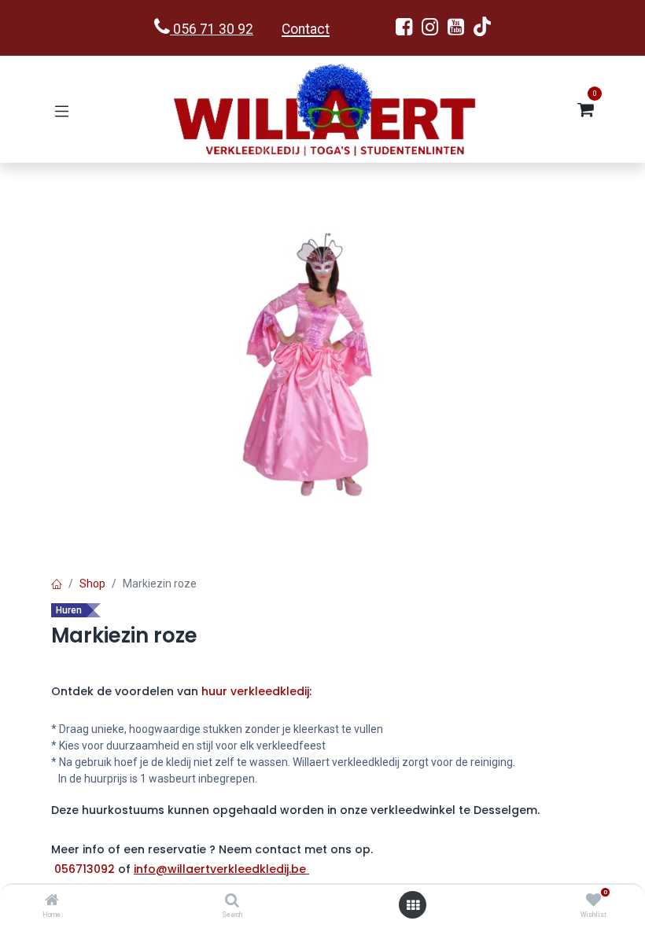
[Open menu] (413, 905)
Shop (92, 583)
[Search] (232, 901)
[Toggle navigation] (61, 109)
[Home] (52, 901)
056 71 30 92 (211, 29)
